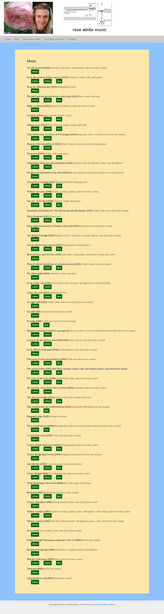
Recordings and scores (54, 39)
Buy (59, 81)
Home (8, 39)
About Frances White (32, 39)
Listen (35, 81)
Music (17, 39)
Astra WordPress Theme (104, 604)
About (35, 72)
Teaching (72, 39)
